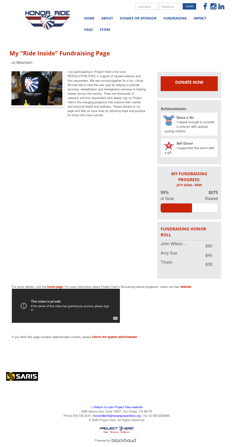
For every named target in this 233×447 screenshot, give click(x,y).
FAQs (88, 29)
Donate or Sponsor (138, 18)
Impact (200, 18)
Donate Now (189, 82)
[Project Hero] (47, 17)
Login (189, 6)
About (107, 18)
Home (89, 18)
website (185, 286)
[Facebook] (204, 7)
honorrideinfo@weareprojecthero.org (117, 415)
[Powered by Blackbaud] (125, 440)
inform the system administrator (114, 337)
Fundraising (175, 18)
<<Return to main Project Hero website (116, 407)
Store (105, 29)
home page (55, 286)
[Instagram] (211, 7)
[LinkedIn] (219, 7)
